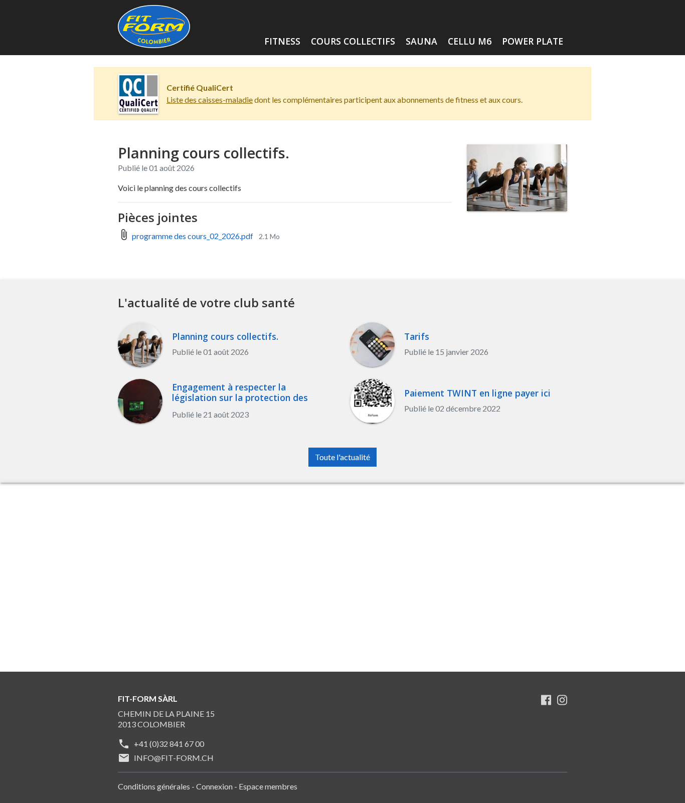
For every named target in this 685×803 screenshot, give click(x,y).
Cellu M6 (469, 41)
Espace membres (268, 786)
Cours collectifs (353, 41)
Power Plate (532, 41)
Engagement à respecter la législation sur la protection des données (240, 398)
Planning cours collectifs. (225, 336)
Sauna (421, 41)
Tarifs (416, 336)
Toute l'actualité (342, 457)
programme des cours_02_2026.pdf (192, 236)
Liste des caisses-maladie (209, 99)
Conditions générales (154, 786)
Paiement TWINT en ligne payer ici (477, 393)
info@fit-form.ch (174, 757)
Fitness (282, 41)
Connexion (214, 786)
